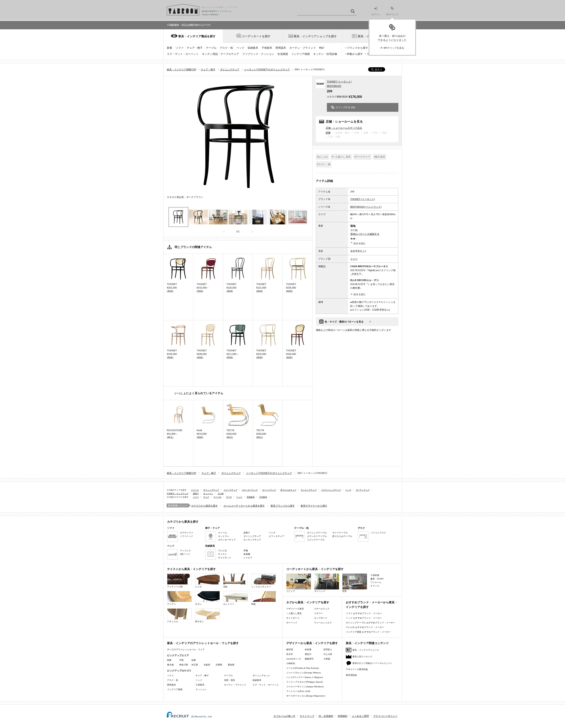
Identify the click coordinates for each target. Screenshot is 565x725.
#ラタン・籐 (323, 164)
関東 (328, 132)
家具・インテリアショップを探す (315, 36)
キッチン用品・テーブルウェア (220, 54)
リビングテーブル (316, 540)
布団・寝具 (229, 680)
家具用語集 (351, 675)
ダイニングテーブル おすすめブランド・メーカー (370, 622)
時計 (321, 47)
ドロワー (318, 613)
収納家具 (253, 47)
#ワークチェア (362, 156)
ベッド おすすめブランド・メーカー (364, 618)
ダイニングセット (261, 675)
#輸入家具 (379, 156)
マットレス (185, 550)
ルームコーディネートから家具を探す (244, 505)
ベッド (240, 47)
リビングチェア (230, 490)
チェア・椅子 (195, 47)
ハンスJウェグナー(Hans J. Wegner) (304, 677)
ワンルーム (375, 582)
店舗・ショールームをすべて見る (344, 128)
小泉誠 (326, 659)
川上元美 (327, 654)
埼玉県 (194, 664)
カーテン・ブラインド (302, 47)
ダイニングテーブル (317, 532)
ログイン (375, 14)
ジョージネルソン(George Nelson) (303, 672)
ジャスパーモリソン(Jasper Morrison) (305, 686)
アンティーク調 (175, 586)
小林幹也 (290, 663)
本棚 (245, 550)
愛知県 (231, 664)
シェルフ (247, 557)
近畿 (193, 660)
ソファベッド (186, 536)
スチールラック (322, 609)
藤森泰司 (309, 659)
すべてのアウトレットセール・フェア (186, 649)
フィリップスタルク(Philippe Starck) (304, 682)
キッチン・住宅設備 (325, 54)
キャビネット (224, 557)
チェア (206, 497)
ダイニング (319, 591)
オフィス (374, 586)
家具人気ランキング (362, 656)
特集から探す (355, 54)
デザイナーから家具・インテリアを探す (312, 643)
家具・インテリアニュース (365, 650)
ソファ (179, 47)
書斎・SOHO (377, 579)
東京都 (170, 664)
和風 (253, 604)
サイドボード (292, 618)
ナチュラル (172, 621)
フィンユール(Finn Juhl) (298, 691)
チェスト (222, 554)
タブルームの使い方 (284, 716)
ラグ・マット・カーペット (183, 54)
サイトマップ (307, 716)
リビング (290, 591)
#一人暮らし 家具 (341, 156)
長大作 (289, 654)
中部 (181, 660)
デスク (229, 497)
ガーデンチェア (363, 490)
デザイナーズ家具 (295, 609)
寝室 (344, 591)
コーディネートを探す (256, 36)
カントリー (228, 604)
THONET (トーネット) (339, 81)
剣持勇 (308, 649)
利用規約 (342, 716)
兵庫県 (219, 664)
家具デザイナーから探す (314, 505)
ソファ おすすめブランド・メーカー (364, 613)
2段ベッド (185, 554)
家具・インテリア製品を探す (197, 36)
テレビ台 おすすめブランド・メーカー (365, 627)
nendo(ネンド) (293, 659)
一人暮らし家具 (294, 613)
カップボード (320, 618)
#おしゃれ (322, 156)
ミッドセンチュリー (261, 586)
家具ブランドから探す (283, 505)
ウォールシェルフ (323, 622)
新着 (169, 47)
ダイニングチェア (211, 490)
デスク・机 (226, 47)
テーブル (211, 47)
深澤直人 (327, 649)
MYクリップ (392, 14)
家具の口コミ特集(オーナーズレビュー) (371, 663)
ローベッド (291, 622)
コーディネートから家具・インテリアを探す (315, 569)
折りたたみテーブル (342, 536)
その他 (221, 493)
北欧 (225, 586)
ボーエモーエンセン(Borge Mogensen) (305, 696)
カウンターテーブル (317, 536)
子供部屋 (374, 575)
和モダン (199, 621)
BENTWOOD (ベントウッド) (366, 206)
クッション (201, 689)
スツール (195, 490)
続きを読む (360, 243)
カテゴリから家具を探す (204, 505)
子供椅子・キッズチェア (177, 493)
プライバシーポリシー (385, 716)
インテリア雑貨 (300, 54)
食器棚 (246, 554)
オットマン (208, 493)
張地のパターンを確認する (364, 234)
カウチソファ (186, 532)
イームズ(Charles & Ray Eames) (302, 668)
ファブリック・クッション (258, 54)
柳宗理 (289, 649)
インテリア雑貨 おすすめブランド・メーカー (368, 632)
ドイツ (354, 258)
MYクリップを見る (394, 48)
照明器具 (280, 47)
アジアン (171, 604)
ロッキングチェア (309, 490)
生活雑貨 (282, 54)
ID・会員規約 (326, 716)
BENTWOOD (334, 86)
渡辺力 (308, 654)
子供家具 (267, 47)
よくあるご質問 (360, 716)
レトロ (198, 586)
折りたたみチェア (288, 490)
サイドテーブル (340, 532)
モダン (198, 604)
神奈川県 (183, 664)
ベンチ (348, 490)
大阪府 (206, 664)
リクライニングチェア (331, 490)
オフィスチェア (269, 490)
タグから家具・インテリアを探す (307, 602)
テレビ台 (222, 550)
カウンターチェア (250, 490)
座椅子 (196, 493)
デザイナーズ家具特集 (357, 669)
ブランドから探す (357, 47)
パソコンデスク (378, 532)
